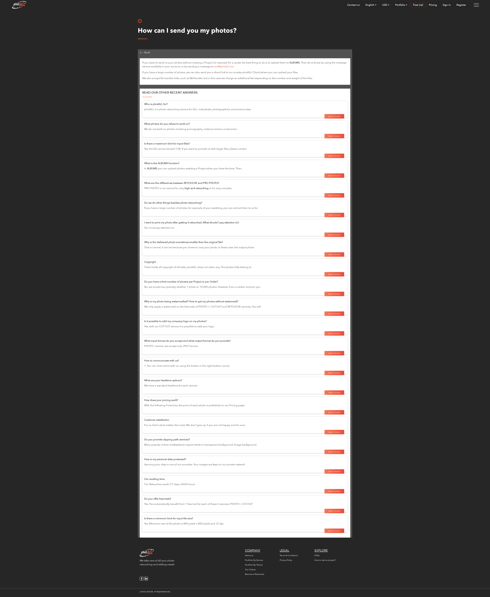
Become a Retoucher (254, 574)
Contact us (353, 5)
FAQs (317, 555)
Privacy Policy (286, 560)
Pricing (433, 5)
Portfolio (400, 5)
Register (461, 5)
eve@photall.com (224, 66)
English (370, 5)
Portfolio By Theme (254, 564)
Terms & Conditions (289, 555)
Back (147, 52)
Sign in (447, 5)
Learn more (334, 116)
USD (384, 5)
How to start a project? (325, 560)
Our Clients (250, 569)
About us (249, 555)
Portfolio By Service (254, 560)
